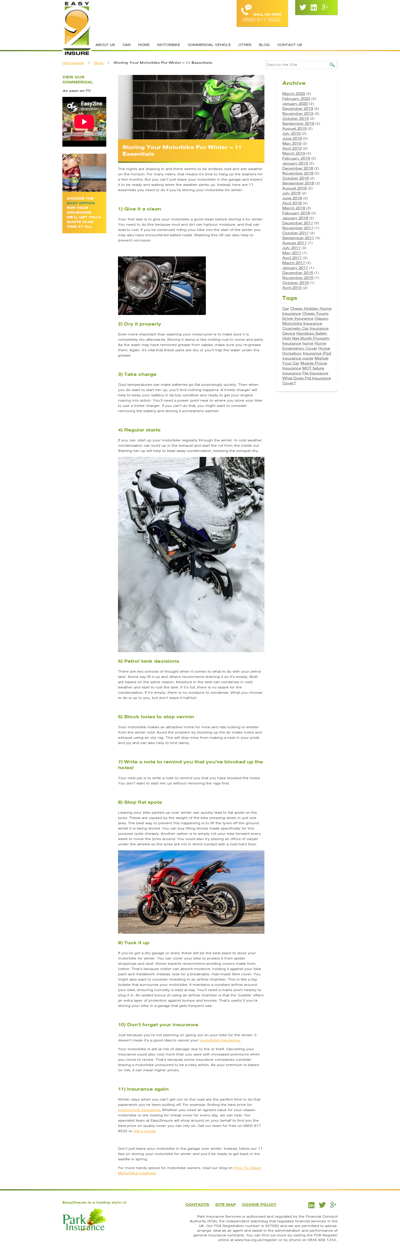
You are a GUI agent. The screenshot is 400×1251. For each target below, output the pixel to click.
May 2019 (291, 143)
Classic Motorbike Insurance (305, 321)
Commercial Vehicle (209, 44)
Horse (324, 348)
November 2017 (297, 227)
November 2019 (297, 113)
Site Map (225, 1204)
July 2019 (291, 133)
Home (144, 44)
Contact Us (289, 44)
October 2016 (295, 282)
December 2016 (297, 272)
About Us (105, 44)
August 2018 (294, 188)
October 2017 (295, 232)
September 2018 (298, 183)
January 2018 (295, 217)
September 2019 (298, 123)
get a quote (144, 1130)
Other (244, 44)
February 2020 (296, 98)
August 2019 (294, 128)
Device (288, 333)
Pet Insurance (315, 373)
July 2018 (291, 193)
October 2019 (295, 118)
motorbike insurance (220, 1040)
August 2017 (294, 242)
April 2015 (292, 287)
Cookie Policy (259, 1204)
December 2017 (297, 222)
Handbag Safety (311, 333)
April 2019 (292, 148)
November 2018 (297, 173)
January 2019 (295, 163)
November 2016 (297, 277)
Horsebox (292, 353)
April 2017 (292, 257)
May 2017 (291, 252)
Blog (264, 44)
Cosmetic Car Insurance (305, 328)
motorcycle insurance (139, 1109)
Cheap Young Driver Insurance (305, 316)
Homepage (73, 62)
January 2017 (295, 267)
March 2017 (293, 262)
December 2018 (297, 168)
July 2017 (291, 247)
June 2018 (292, 198)
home (307, 343)
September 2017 (298, 237)
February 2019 (296, 158)
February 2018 (296, 212)
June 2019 (292, 138)
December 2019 (297, 108)
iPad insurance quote (306, 356)
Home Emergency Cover (304, 346)
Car (127, 44)
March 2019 (293, 153)
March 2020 (293, 93)
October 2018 (295, 178)
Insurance (312, 353)
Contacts (197, 1204)
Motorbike (168, 44)
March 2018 (293, 207)
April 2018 (292, 202)
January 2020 (295, 103)
